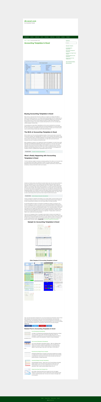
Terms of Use (53, 398)
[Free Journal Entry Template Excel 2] (43, 241)
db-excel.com (30, 21)
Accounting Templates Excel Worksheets (51, 219)
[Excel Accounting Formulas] (58, 266)
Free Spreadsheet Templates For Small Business (35, 322)
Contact (58, 398)
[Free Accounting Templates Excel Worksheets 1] (29, 276)
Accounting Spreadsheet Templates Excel (34, 317)
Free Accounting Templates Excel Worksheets (51, 320)
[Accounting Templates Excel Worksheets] (58, 276)
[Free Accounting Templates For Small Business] (58, 286)
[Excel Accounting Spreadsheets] (38, 266)
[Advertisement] (50, 9)
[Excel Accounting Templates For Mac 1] (43, 229)
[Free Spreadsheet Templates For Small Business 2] (43, 252)
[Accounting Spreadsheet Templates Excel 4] (48, 276)
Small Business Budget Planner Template (40, 351)
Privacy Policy (47, 398)
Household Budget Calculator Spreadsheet (40, 360)
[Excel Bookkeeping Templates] (48, 286)
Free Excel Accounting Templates (46, 321)
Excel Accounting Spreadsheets (46, 318)
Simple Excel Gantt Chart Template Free (39, 369)
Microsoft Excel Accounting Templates (51, 322)
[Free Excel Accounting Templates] (29, 286)
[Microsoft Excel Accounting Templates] (29, 266)
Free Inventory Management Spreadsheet (40, 341)
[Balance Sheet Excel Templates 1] (38, 286)
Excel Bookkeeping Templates (37, 320)
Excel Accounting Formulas (35, 318)
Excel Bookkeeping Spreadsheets (38, 331)
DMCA (42, 398)
